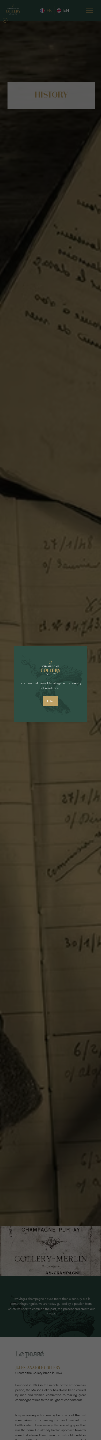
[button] (50, 701)
